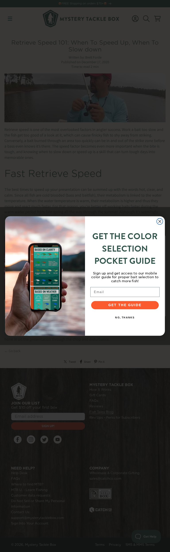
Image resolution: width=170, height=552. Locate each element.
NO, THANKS (125, 317)
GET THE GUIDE (124, 305)
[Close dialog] (160, 221)
